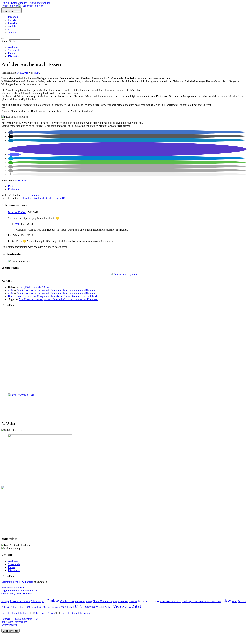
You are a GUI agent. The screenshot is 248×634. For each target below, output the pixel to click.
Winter (128, 607)
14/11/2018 (23, 72)
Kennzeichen (166, 601)
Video (118, 606)
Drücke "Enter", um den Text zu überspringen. (26, 2)
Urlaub (101, 607)
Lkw (226, 600)
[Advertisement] (124, 349)
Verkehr (108, 607)
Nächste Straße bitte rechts (75, 613)
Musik (242, 601)
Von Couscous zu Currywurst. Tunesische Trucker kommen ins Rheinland (56, 290)
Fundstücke (123, 601)
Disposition (14, 56)
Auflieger (5, 601)
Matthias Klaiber (17, 212)
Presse (34, 607)
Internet (143, 601)
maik (36, 72)
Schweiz (56, 607)
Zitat (136, 606)
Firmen (104, 601)
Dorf (10, 186)
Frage (115, 602)
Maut (234, 601)
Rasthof (40, 607)
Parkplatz (5, 607)
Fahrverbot (80, 601)
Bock (11, 296)
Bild (33, 601)
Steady (5, 624)
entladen (70, 601)
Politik (14, 607)
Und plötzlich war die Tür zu (34, 287)
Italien (154, 601)
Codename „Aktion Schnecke (17, 593)
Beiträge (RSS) (9, 618)
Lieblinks (198, 601)
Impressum (7, 621)
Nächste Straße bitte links (14, 613)
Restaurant (13, 189)
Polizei (21, 607)
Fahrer (11, 53)
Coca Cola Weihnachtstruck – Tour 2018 (43, 198)
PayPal (13, 624)
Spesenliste (14, 50)
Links (218, 601)
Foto (110, 602)
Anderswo (13, 47)
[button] (10, 132)
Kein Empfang (31, 194)
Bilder (38, 601)
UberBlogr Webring (45, 613)
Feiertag (89, 602)
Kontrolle (176, 601)
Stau (63, 606)
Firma (96, 601)
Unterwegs (91, 606)
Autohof (26, 601)
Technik (70, 607)
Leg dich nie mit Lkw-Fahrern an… (20, 590)
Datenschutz (20, 621)
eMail (63, 601)
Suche (4, 41)
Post (27, 606)
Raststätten (21, 180)
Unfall (79, 607)
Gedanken (133, 602)
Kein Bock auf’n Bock (13, 587)
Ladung (187, 601)
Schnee (48, 607)
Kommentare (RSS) (28, 618)
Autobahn (16, 601)
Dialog (52, 600)
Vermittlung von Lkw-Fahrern (17, 581)
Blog (44, 602)
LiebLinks (210, 601)
